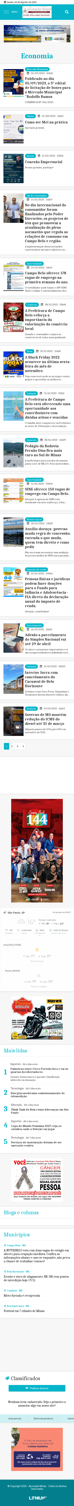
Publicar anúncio (39, 1388)
